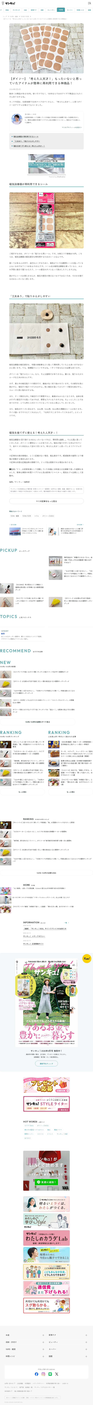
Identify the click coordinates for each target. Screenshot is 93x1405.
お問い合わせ (9, 1383)
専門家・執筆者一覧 (26, 1387)
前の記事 (13, 524)
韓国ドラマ (58, 1130)
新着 (7, 10)
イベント (50, 1134)
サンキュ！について (11, 1387)
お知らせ (65, 1383)
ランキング (16, 10)
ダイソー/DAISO (48, 516)
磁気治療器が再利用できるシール (25, 136)
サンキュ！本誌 (62, 1134)
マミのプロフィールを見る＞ (72, 127)
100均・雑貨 (14, 16)
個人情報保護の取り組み (22, 1391)
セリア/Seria (28, 1125)
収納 (42, 10)
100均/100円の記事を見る (46, 873)
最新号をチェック (46, 1063)
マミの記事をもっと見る (46, 501)
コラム (36, 516)
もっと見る (22, 792)
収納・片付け (11, 1342)
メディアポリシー (38, 1383)
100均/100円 (25, 16)
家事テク (34, 10)
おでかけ (27, 1138)
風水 (48, 1130)
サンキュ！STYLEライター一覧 (44, 1387)
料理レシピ (80, 10)
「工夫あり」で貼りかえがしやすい (26, 141)
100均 (61, 10)
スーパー (70, 10)
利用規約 (28, 1383)
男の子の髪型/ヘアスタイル (34, 1130)
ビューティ (51, 10)
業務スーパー (29, 1134)
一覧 (65, 922)
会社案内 (7, 1391)
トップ (5, 16)
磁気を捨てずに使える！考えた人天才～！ (29, 146)
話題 (89, 10)
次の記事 (79, 524)
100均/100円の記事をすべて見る (37, 722)
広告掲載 (20, 1383)
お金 (25, 10)
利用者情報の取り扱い (53, 1383)
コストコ (40, 1134)
